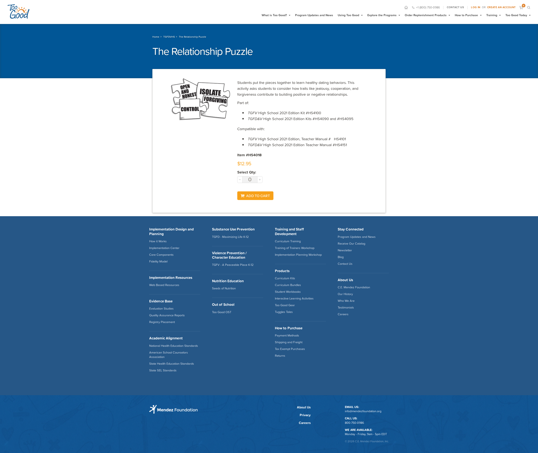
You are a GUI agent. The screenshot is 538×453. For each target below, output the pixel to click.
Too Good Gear (285, 305)
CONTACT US (455, 7)
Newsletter (345, 250)
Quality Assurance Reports (167, 315)
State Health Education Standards (171, 363)
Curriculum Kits (285, 278)
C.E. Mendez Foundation (354, 287)
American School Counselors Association (168, 354)
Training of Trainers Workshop (294, 248)
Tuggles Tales (284, 312)
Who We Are (346, 300)
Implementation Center (164, 248)
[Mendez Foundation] (18, 11)
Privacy (305, 415)
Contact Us (345, 263)
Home (155, 37)
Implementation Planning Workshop (298, 254)
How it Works (158, 241)
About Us (304, 407)
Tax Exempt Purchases (290, 349)
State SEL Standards (163, 370)
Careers (343, 314)
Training (491, 15)
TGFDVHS (169, 37)
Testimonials (346, 307)
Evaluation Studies (161, 308)
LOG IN (475, 7)
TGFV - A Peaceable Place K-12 (232, 264)
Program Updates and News (314, 15)
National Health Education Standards (173, 345)
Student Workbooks (288, 291)
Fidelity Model (158, 261)
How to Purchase (466, 15)
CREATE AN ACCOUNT (501, 7)
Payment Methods (287, 335)
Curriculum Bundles (288, 285)
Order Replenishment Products (426, 15)
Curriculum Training (288, 241)
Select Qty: (246, 172)
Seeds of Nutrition (224, 288)
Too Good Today (516, 15)
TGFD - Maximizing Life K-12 (230, 236)
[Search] (529, 7)
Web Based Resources (164, 285)
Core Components (161, 254)
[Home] (406, 7)
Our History (345, 294)
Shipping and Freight (288, 342)
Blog (341, 257)
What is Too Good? (274, 15)
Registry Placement (162, 322)
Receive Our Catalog (351, 243)
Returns (280, 355)
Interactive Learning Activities (294, 298)
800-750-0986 (354, 423)
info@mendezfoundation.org (363, 411)
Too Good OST (221, 312)
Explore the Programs (382, 15)
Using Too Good (348, 15)
